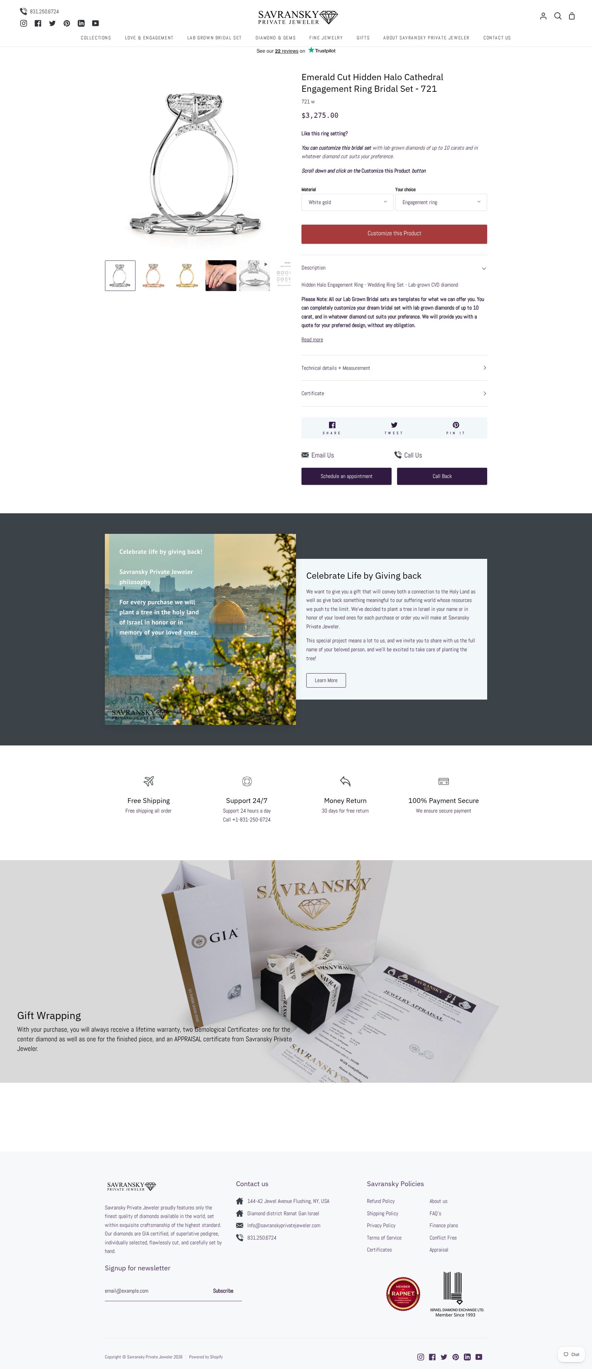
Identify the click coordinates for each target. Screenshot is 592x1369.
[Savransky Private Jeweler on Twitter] (444, 1357)
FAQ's (435, 1213)
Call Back (442, 476)
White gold (320, 202)
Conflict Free (443, 1237)
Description (313, 267)
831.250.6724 (261, 1237)
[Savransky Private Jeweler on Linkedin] (467, 1357)
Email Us (322, 455)
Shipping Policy (382, 1213)
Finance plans (444, 1225)
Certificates (379, 1249)
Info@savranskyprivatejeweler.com (283, 1225)
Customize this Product (394, 233)
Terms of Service (384, 1237)
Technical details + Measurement (335, 368)
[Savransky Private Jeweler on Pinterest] (455, 1357)
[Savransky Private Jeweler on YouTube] (479, 1357)
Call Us (413, 455)
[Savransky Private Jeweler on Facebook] (432, 1357)
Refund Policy (381, 1201)
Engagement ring (420, 202)
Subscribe (223, 1290)
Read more (312, 339)
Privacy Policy (381, 1225)
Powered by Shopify (206, 1357)
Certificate (312, 393)
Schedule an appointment (347, 476)
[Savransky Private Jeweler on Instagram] (420, 1357)
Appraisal (439, 1249)
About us (438, 1201)
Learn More (326, 680)
